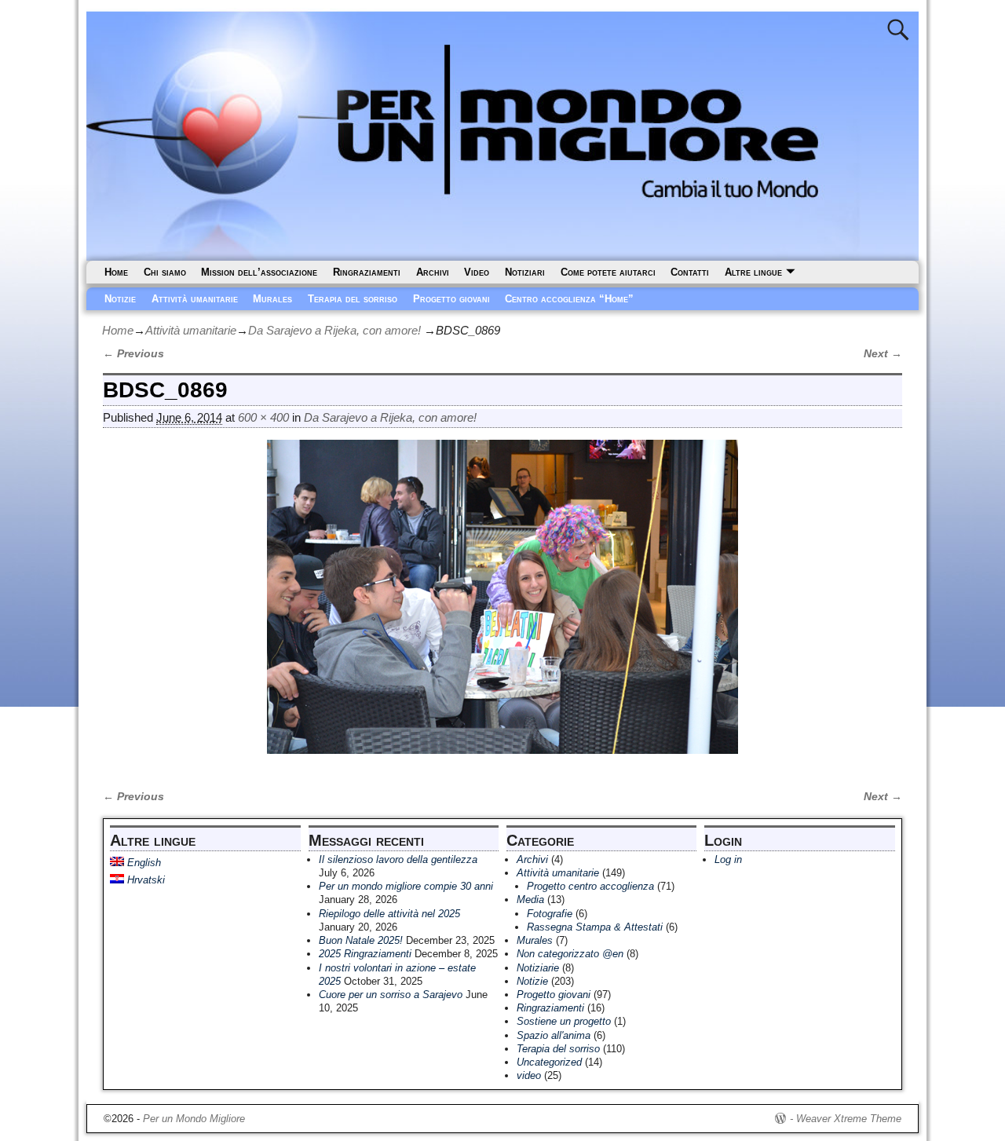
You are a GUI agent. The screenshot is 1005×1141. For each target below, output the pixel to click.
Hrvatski (144, 880)
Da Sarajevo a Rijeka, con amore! (334, 330)
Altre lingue (753, 272)
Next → (883, 354)
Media (530, 899)
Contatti (690, 272)
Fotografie (549, 914)
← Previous (133, 354)
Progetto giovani (451, 299)
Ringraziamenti (366, 272)
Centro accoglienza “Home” (569, 299)
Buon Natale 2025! (361, 940)
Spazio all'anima (553, 1035)
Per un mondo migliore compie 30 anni (406, 886)
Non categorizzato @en (570, 954)
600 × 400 (263, 417)
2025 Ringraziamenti (365, 954)
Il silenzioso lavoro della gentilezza (398, 859)
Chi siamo (165, 272)
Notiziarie (538, 968)
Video (476, 272)
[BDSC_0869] (502, 606)
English (142, 863)
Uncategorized (549, 1062)
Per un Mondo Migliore (194, 1119)
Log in (728, 859)
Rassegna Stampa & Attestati (595, 927)
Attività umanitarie (195, 299)
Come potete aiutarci (608, 272)
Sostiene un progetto (564, 1021)
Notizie (120, 299)
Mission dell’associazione (259, 272)
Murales (272, 299)
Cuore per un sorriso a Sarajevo (390, 994)
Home (116, 272)
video (529, 1075)
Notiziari (525, 272)
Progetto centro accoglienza (590, 886)
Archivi (432, 272)
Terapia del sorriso (352, 299)
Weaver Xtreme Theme (848, 1119)
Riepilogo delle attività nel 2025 (389, 914)
